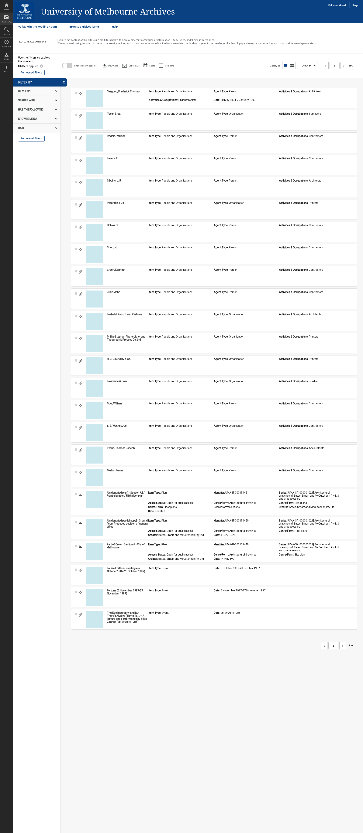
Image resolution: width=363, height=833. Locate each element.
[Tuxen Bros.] (94, 120)
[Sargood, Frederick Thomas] (94, 98)
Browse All (7, 22)
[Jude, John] (94, 299)
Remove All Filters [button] (31, 72)
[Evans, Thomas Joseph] (94, 455)
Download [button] (110, 65)
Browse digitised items (84, 26)
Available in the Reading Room (37, 26)
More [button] (6, 71)
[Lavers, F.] (94, 165)
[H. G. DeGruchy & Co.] (94, 365)
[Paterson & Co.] (94, 209)
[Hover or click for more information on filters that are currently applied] (41, 66)
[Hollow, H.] (94, 232)
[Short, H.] (94, 254)
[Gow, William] (94, 410)
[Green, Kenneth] (94, 276)
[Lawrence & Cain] (94, 388)
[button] (130, 65)
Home (6, 9)
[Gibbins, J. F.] (94, 187)
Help (115, 26)
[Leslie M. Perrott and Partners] (94, 321)
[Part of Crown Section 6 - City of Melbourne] (94, 551)
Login (6, 59)
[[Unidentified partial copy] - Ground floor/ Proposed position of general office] (94, 527)
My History (7, 47)
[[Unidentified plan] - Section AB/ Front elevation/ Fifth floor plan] (94, 499)
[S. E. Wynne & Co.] (94, 432)
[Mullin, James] (94, 477)
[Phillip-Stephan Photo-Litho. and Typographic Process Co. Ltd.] (94, 343)
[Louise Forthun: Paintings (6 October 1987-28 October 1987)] (94, 575)
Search (6, 34)
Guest (342, 5)
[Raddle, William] (94, 142)
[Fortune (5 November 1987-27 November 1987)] (94, 597)
